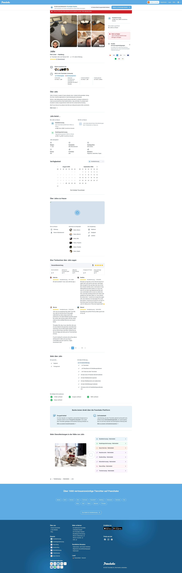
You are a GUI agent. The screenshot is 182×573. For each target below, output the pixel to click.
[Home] (50, 479)
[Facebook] (105, 539)
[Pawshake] (5, 2)
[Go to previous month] (57, 166)
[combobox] (96, 161)
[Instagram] (108, 539)
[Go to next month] (97, 166)
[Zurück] (69, 348)
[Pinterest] (111, 539)
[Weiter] (85, 348)
